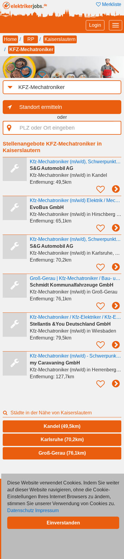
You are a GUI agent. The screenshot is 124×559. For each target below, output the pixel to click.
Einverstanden (63, 522)
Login (95, 25)
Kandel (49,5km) (62, 426)
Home (10, 39)
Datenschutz (20, 510)
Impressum (47, 510)
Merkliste (111, 4)
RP (30, 39)
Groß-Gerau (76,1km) (62, 453)
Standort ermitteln (40, 107)
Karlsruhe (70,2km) (62, 439)
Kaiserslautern (60, 39)
